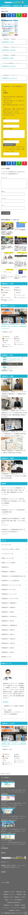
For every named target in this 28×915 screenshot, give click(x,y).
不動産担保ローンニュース (8, 594)
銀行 (4, 295)
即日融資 (5, 292)
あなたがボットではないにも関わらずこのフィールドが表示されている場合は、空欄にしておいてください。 (13, 149)
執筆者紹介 (6, 701)
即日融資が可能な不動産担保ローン (14, 902)
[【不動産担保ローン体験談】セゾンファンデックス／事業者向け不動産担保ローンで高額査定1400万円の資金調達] (12, 384)
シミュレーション (20, 295)
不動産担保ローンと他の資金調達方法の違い (13, 576)
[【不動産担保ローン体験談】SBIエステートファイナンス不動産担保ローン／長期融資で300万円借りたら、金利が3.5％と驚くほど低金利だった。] (12, 424)
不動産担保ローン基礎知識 (9, 625)
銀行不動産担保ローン (19, 899)
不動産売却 (5, 567)
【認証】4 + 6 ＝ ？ (8, 139)
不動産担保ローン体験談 (8, 607)
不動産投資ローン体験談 (8, 571)
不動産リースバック (8, 300)
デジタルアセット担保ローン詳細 (10, 549)
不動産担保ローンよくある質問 (10, 580)
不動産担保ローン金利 (7, 42)
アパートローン (7, 297)
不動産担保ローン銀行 (7, 652)
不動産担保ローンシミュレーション (11, 585)
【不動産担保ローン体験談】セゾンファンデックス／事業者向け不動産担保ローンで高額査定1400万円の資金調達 (14, 394)
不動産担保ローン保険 (7, 612)
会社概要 (3, 865)
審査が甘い (19, 290)
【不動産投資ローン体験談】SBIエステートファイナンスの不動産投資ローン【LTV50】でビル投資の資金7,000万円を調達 (14, 476)
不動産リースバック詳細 (8, 562)
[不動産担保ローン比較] (12, 363)
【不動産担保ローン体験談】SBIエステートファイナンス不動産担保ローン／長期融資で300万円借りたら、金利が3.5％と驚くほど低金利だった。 (13, 434)
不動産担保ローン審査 (7, 58)
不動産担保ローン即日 (7, 620)
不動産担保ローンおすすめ (9, 66)
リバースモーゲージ (21, 297)
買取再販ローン (6, 656)
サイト (2, 205)
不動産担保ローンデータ (8, 589)
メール (5, 123)
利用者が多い (6, 287)
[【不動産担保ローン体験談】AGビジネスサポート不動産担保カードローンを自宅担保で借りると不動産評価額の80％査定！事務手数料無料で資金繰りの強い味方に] (12, 403)
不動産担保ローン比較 (6, 370)
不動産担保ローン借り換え (9, 50)
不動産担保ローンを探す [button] (7, 749)
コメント (4, 177)
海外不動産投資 (4, 848)
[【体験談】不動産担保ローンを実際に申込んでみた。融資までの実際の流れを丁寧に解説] (12, 443)
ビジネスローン (7, 290)
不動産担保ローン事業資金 (8, 603)
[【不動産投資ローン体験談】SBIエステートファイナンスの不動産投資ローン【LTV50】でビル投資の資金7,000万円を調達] (12, 466)
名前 (4, 118)
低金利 (17, 287)
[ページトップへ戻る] (25, 913)
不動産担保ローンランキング (9, 78)
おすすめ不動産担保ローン (6, 5)
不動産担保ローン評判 (8, 643)
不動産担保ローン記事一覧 (14, 910)
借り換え (18, 292)
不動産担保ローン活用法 (8, 638)
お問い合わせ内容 (8, 128)
